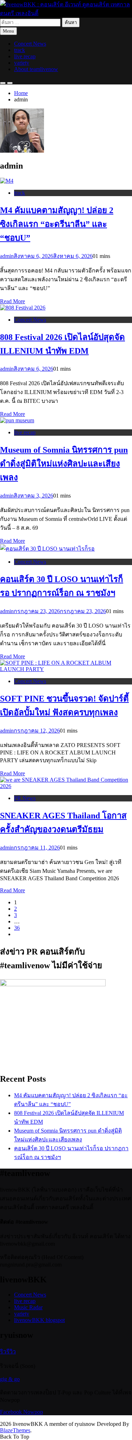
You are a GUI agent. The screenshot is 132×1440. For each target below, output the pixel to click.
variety (21, 63)
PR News (25, 798)
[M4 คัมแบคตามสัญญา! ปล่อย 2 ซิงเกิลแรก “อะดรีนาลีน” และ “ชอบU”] (6, 181)
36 (17, 928)
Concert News (30, 44)
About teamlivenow (36, 69)
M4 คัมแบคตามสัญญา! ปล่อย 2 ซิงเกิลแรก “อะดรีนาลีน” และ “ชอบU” (56, 224)
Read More (12, 301)
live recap (25, 56)
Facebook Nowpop (21, 1412)
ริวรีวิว (8, 1351)
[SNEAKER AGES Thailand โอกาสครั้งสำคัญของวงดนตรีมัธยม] (66, 786)
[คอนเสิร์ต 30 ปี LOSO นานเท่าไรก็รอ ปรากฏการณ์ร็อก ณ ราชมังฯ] (47, 549)
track (19, 50)
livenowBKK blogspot (39, 1320)
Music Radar (28, 1307)
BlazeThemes (15, 1430)
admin (7, 256)
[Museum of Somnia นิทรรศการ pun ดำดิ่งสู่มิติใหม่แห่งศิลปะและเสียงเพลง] (17, 420)
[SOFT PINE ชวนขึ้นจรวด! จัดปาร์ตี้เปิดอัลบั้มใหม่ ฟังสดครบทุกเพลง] (66, 669)
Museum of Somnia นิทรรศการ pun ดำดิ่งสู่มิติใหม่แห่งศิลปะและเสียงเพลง (64, 463)
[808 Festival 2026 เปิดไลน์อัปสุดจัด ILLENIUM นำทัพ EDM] (22, 308)
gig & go (10, 1379)
